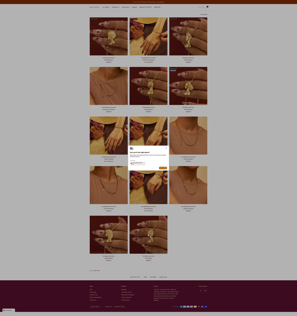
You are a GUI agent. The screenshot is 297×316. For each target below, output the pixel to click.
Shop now (163, 168)
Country (132, 160)
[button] (166, 148)
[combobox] (137, 163)
